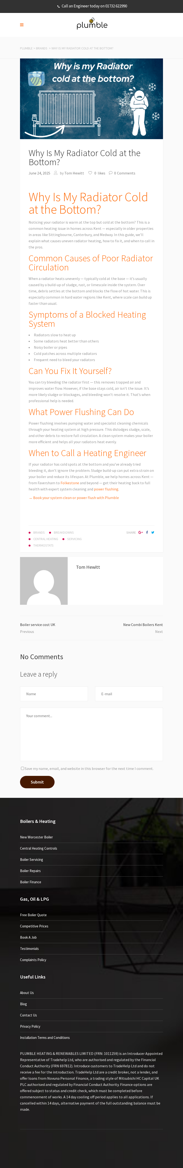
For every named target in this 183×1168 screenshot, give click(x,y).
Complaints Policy (33, 960)
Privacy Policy (30, 1026)
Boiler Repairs (30, 870)
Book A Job (28, 937)
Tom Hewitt (74, 173)
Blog (23, 1004)
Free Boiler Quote (33, 915)
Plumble (26, 48)
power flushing (106, 489)
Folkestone (70, 482)
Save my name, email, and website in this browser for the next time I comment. (89, 768)
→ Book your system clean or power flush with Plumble (74, 497)
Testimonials (29, 948)
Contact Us (28, 1015)
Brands (41, 48)
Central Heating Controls (38, 848)
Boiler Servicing (31, 859)
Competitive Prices (34, 926)
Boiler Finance (30, 882)
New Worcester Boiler (36, 837)
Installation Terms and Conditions (45, 1037)
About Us (27, 992)
